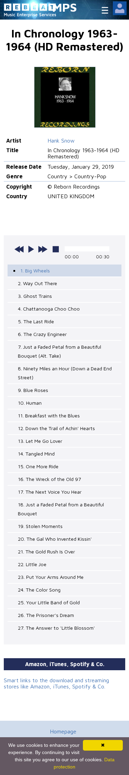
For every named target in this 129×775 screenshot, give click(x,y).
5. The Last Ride (36, 321)
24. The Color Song (39, 590)
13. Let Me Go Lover (40, 441)
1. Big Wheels (35, 270)
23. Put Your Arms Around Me (51, 577)
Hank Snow (61, 140)
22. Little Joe (32, 564)
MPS (64, 7)
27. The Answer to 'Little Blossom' (56, 628)
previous (19, 249)
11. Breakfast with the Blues (49, 415)
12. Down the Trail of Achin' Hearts (56, 428)
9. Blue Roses (33, 390)
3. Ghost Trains (35, 296)
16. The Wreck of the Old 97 (49, 479)
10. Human (30, 403)
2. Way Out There (37, 283)
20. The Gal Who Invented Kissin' (55, 539)
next (42, 249)
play (31, 249)
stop (56, 249)
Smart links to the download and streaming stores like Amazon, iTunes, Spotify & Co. (56, 683)
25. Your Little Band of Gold (49, 602)
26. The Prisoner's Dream (46, 615)
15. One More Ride (38, 466)
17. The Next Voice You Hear (50, 492)
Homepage (63, 731)
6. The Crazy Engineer (42, 334)
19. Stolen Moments (40, 526)
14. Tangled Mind (36, 454)
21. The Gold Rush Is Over (46, 551)
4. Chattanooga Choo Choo (49, 309)
